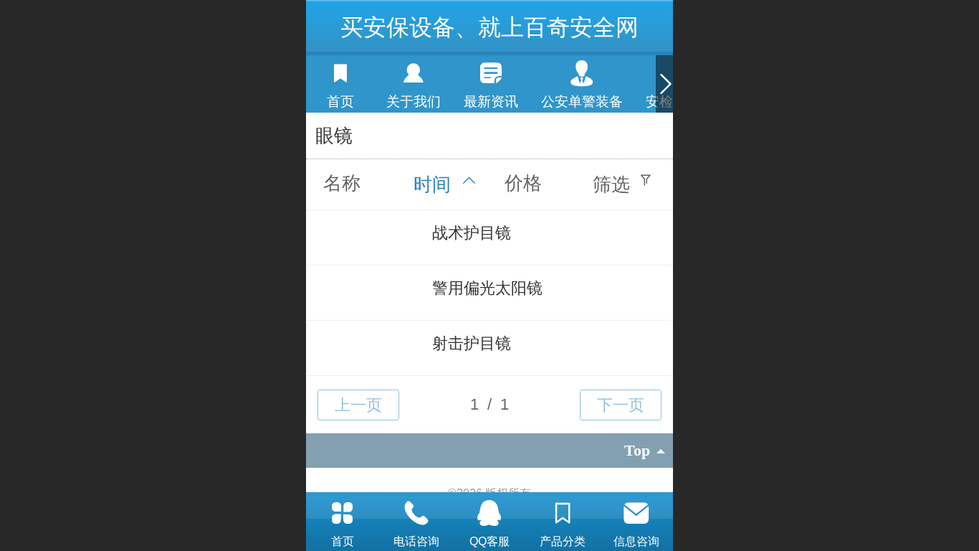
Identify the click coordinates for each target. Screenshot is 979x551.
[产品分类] (562, 513)
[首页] (342, 513)
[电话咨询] (415, 513)
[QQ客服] (489, 513)
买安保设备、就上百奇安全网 (489, 27)
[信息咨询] (636, 513)
